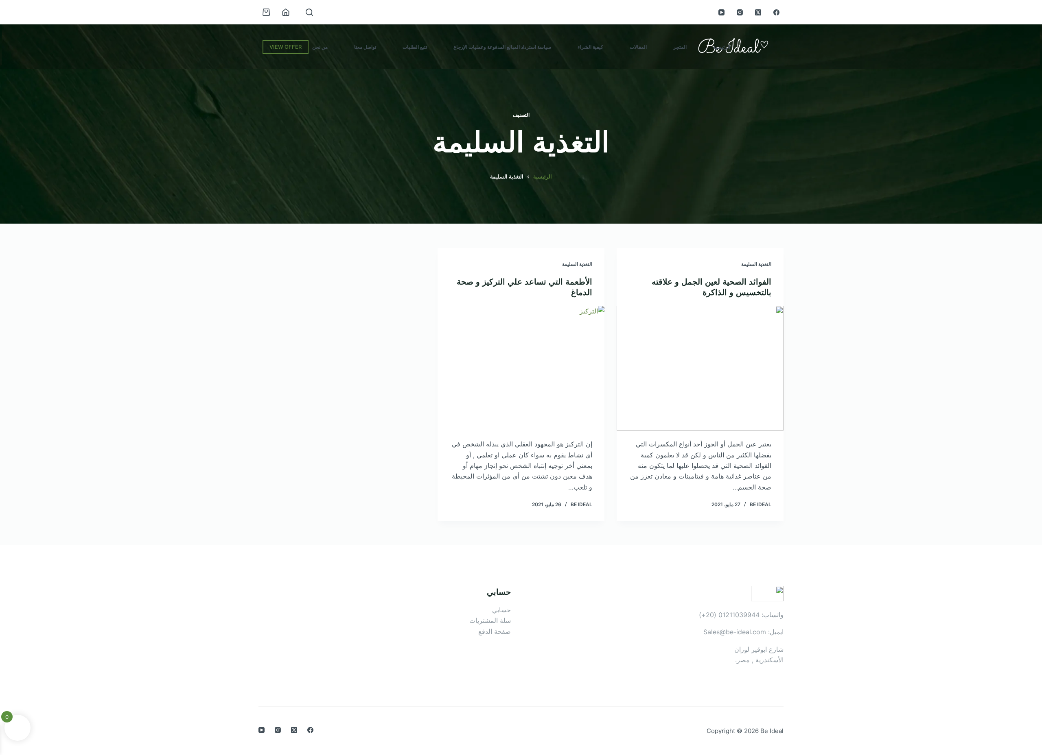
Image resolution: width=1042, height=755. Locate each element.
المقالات (638, 47)
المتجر (680, 47)
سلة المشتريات (490, 620)
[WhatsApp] (11, 367)
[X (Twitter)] (758, 12)
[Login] (285, 12)
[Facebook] (776, 12)
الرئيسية (721, 47)
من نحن (320, 47)
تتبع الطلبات (415, 47)
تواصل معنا (365, 47)
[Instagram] (740, 12)
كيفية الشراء (590, 47)
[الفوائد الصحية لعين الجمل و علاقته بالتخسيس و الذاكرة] (700, 368)
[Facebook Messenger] (11, 388)
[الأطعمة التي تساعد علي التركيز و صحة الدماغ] (521, 368)
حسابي (501, 610)
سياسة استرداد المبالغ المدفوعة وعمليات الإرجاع (502, 47)
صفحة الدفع (494, 631)
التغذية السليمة (756, 264)
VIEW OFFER (285, 47)
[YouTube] (721, 12)
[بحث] (309, 12)
